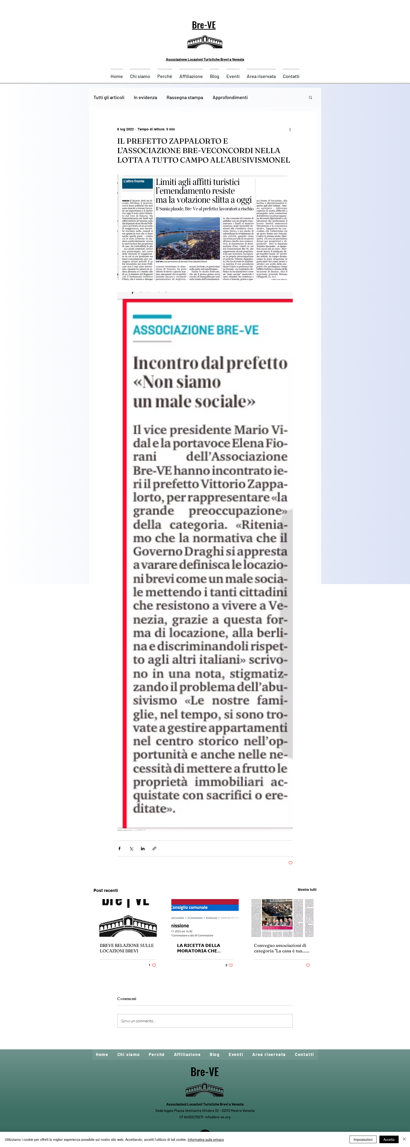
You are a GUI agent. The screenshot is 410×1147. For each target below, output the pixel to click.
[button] (310, 97)
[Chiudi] (404, 1139)
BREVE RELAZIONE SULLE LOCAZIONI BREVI (127, 948)
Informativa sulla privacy (206, 1139)
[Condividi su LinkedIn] (142, 848)
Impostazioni (363, 1139)
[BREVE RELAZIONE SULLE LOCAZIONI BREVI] (128, 918)
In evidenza (145, 97)
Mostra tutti (307, 889)
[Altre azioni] (290, 129)
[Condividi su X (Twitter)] (131, 848)
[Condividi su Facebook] (119, 848)
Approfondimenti (230, 97)
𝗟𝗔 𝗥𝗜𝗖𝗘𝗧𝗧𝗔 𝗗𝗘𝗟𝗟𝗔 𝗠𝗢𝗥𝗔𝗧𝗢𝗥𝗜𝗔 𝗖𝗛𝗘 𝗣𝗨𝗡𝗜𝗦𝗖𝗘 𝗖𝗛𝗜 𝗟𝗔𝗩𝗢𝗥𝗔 (202, 948)
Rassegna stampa (185, 97)
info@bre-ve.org (217, 1117)
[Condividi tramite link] (154, 848)
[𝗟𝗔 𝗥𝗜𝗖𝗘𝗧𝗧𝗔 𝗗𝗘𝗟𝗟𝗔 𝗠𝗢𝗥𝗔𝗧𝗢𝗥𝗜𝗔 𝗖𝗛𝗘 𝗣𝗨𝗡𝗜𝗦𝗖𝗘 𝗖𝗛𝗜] (205, 918)
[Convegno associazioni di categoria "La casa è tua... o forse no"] (282, 918)
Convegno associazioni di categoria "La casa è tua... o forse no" (281, 948)
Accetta (389, 1139)
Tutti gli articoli (108, 97)
